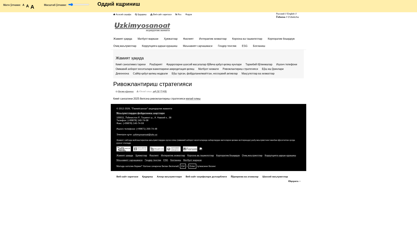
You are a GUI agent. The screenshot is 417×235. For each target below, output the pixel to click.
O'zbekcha (293, 17)
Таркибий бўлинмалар (258, 64)
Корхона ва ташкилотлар (247, 38)
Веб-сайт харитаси (162, 14)
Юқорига (293, 181)
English (291, 14)
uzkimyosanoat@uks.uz (145, 134)
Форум (188, 14)
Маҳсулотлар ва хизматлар (258, 73)
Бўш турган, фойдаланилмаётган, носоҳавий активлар (205, 73)
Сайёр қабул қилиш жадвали (150, 73)
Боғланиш (259, 46)
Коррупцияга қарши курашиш (159, 46)
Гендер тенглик (227, 46)
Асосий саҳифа (123, 14)
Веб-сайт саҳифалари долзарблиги (206, 176)
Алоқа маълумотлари (169, 176)
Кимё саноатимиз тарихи (131, 64)
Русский (280, 14)
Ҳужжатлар (171, 38)
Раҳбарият (156, 64)
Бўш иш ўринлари (273, 69)
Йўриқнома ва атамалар (245, 176)
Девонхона (122, 73)
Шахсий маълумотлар (275, 176)
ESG (244, 46)
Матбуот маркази (148, 38)
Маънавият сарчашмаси (197, 46)
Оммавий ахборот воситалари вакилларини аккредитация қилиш (155, 69)
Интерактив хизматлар (213, 38)
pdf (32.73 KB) (160, 91)
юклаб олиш (193, 98)
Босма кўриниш (126, 91)
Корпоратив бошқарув (281, 38)
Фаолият (188, 38)
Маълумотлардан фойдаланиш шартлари (140, 113)
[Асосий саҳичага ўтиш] (142, 26)
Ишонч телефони (286, 64)
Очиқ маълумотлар (124, 46)
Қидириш (142, 14)
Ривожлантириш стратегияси (241, 69)
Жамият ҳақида (122, 38)
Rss (179, 14)
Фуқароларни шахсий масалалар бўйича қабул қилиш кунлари (204, 64)
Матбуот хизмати (208, 69)
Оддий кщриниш (118, 4)
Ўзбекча (280, 17)
